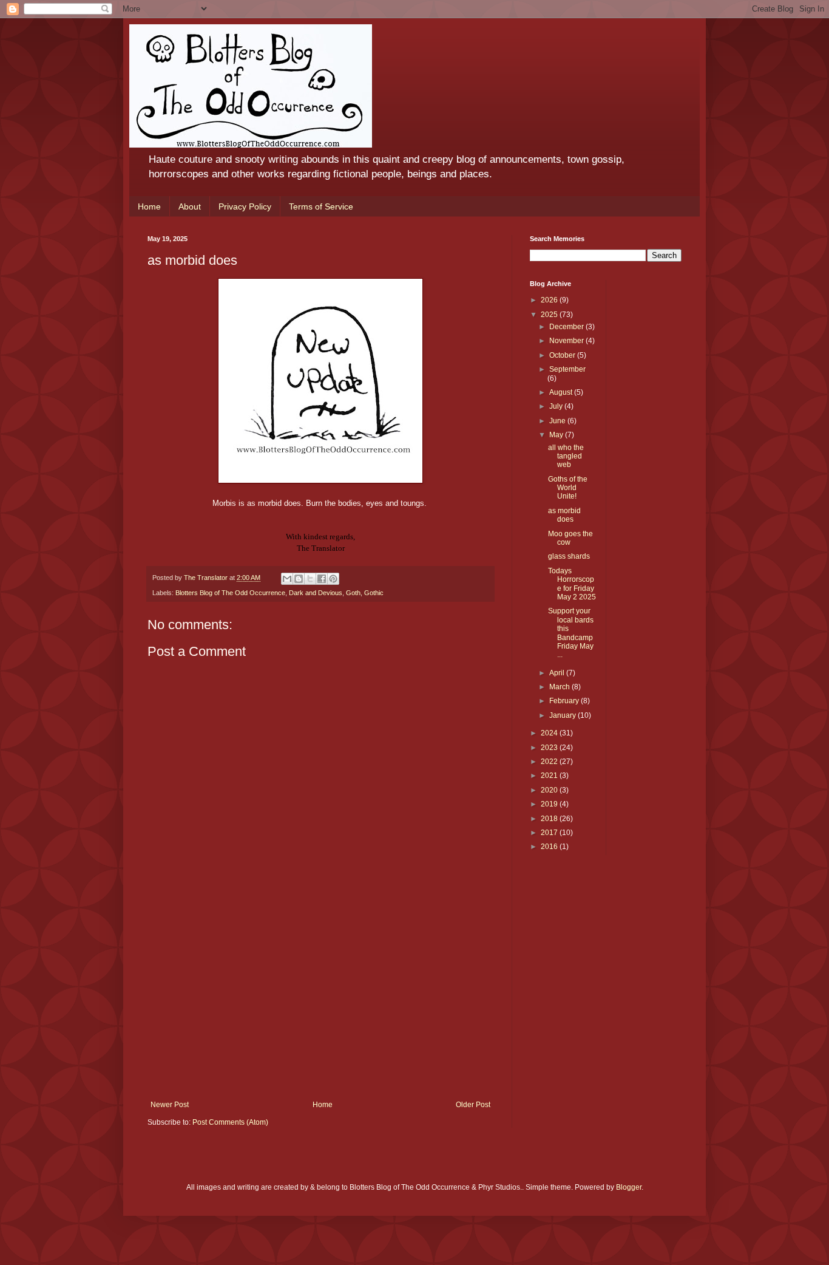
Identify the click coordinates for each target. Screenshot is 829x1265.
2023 (550, 747)
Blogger (628, 1187)
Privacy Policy (244, 206)
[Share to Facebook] (322, 579)
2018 (550, 818)
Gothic (374, 592)
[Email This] (287, 579)
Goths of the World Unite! (567, 488)
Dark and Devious (315, 592)
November (567, 340)
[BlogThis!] (299, 579)
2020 (550, 790)
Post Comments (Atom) (230, 1122)
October (563, 355)
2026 (550, 300)
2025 (550, 314)
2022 (550, 761)
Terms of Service (321, 206)
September (567, 369)
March (560, 687)
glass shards (569, 556)
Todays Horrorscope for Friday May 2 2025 (572, 584)
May (557, 435)
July (556, 406)
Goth (353, 592)
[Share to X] (310, 579)
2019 (550, 804)
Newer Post (170, 1104)
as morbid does (564, 514)
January (563, 715)
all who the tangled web (566, 456)
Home (149, 206)
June (558, 421)
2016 (550, 846)
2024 (550, 733)
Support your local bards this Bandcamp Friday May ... (571, 633)
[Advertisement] (320, 1009)
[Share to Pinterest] (333, 579)
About (189, 206)
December (567, 326)
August (561, 392)
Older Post (473, 1104)
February (565, 701)
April (557, 673)
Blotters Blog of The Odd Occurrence (230, 592)
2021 (550, 775)
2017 (550, 832)
